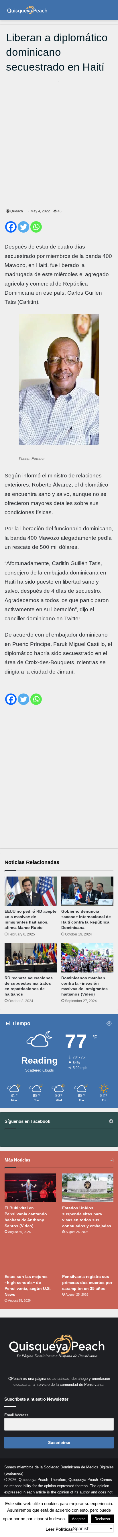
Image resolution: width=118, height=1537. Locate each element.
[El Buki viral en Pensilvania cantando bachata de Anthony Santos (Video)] (30, 1187)
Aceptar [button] (78, 1519)
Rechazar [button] (102, 1519)
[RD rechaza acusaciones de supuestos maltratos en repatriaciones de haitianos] (31, 957)
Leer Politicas (59, 1529)
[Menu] (111, 12)
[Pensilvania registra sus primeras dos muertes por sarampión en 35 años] (87, 1256)
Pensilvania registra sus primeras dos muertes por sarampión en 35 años (87, 1282)
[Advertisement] (59, 143)
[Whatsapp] (36, 227)
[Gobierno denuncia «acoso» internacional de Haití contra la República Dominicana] (87, 891)
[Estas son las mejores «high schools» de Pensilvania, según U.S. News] (30, 1256)
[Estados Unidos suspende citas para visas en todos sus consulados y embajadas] (87, 1187)
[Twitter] (23, 227)
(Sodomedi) (13, 1473)
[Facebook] (11, 227)
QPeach (16, 211)
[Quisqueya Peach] (27, 10)
